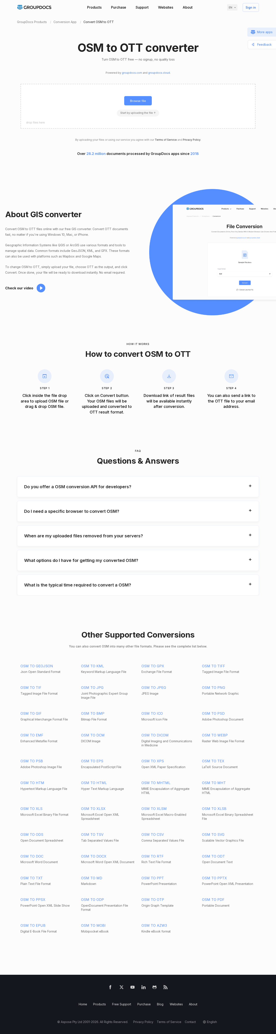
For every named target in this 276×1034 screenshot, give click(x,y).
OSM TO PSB (31, 761)
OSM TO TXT (31, 878)
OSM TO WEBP (215, 735)
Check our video (19, 288)
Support (142, 7)
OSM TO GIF (31, 713)
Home (83, 1004)
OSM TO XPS (152, 761)
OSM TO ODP (92, 899)
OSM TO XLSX (93, 808)
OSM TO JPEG (153, 687)
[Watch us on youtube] (132, 988)
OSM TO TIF (30, 687)
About (188, 7)
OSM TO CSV (152, 834)
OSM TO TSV (92, 834)
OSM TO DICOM (155, 735)
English (212, 1022)
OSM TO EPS (92, 761)
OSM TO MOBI (93, 925)
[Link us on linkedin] (143, 988)
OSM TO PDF (213, 899)
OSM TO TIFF (213, 666)
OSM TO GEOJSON (36, 666)
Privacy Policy (191, 139)
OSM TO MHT (214, 783)
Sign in (251, 7)
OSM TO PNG (213, 687)
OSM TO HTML (94, 783)
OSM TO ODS (31, 834)
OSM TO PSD (213, 713)
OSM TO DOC (31, 856)
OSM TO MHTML (155, 783)
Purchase (118, 7)
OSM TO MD (91, 878)
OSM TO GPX (152, 666)
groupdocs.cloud (159, 72)
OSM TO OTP (152, 899)
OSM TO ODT (213, 856)
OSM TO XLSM (154, 808)
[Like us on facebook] (110, 988)
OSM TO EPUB (32, 925)
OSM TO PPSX (32, 899)
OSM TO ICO (152, 713)
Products (94, 7)
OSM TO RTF (152, 856)
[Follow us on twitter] (121, 988)
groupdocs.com (132, 72)
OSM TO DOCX (93, 856)
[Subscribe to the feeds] (165, 988)
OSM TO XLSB (214, 808)
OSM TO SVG (213, 834)
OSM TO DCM (93, 735)
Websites (165, 7)
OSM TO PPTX (214, 878)
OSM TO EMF (31, 735)
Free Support (121, 1004)
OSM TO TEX (213, 761)
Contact (190, 1022)
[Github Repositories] (154, 988)
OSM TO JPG (92, 687)
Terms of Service (166, 139)
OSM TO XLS (31, 808)
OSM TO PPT (152, 878)
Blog (160, 1004)
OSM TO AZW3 (154, 925)
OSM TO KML (92, 666)
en (230, 7)
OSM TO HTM (32, 783)
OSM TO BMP (92, 713)
